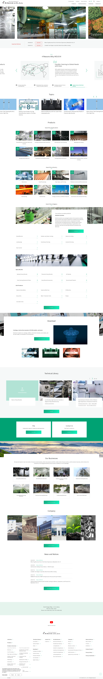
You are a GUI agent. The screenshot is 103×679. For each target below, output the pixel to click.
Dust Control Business (57, 656)
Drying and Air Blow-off (23, 661)
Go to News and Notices (51, 588)
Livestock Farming (70, 242)
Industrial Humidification (49, 403)
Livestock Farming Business (58, 652)
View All (51, 411)
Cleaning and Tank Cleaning (22, 657)
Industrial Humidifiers (21, 290)
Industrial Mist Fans (45, 290)
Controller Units (19, 301)
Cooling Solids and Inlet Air (23, 668)
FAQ (89, 1)
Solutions (76, 231)
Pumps (67, 295)
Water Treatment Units (46, 295)
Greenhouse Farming (45, 242)
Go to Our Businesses (51, 502)
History (69, 643)
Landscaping (19, 242)
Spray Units (18, 295)
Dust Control (19, 247)
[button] (51, 37)
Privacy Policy (89, 652)
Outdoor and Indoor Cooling (47, 236)
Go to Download (42, 338)
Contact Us (69, 432)
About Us (69, 641)
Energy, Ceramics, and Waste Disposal (11, 664)
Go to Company (51, 545)
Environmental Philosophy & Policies (75, 650)
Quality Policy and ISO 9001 (73, 654)
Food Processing (10, 652)
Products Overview (11, 645)
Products (51, 307)
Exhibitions (88, 645)
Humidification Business (57, 643)
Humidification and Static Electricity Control (24, 650)
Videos (34, 645)
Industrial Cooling (69, 236)
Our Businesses (71, 1)
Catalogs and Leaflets (37, 651)
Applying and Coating (23, 659)
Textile (90, 403)
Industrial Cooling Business (58, 647)
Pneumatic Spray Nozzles (83, 403)
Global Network (71, 647)
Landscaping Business (57, 654)
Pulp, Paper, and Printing (12, 654)
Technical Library (37, 639)
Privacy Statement (90, 655)
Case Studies (35, 641)
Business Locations (71, 645)
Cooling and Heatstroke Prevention (23, 654)
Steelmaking (9, 659)
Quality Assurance (71, 652)
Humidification (19, 236)
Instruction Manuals (36, 655)
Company (77, 1)
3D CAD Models (35, 657)
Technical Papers (36, 643)
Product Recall (89, 649)
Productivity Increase (82, 405)
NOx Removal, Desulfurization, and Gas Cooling (23, 671)
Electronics (9, 649)
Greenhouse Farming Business (58, 650)
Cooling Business (56, 645)
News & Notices (84, 1)
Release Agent (94, 403)
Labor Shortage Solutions (91, 405)
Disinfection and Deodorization (22, 664)
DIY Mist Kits (68, 290)
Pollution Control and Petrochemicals (11, 657)
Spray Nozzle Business (57, 641)
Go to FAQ (33, 432)
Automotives (9, 661)
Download (35, 649)
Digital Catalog (36, 659)
